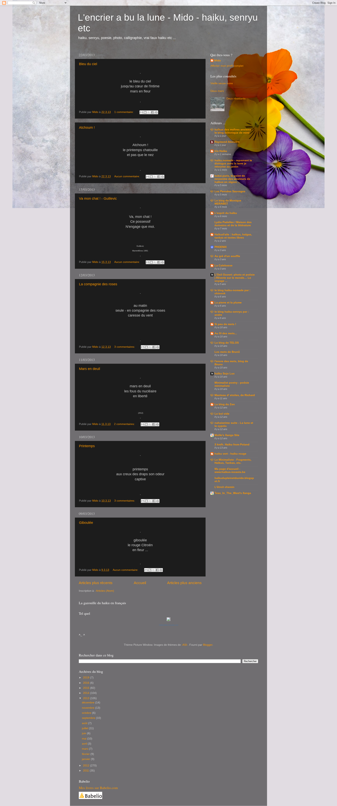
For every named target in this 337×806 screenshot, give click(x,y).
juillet (85, 728)
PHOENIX (221, 247)
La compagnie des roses (98, 284)
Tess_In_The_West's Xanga (233, 493)
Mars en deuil (89, 369)
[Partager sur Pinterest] (156, 112)
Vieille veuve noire (221, 83)
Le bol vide (222, 413)
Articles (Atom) (105, 590)
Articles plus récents (96, 583)
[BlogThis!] (145, 112)
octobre (87, 712)
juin (84, 733)
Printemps (87, 446)
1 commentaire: (124, 112)
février (86, 754)
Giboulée (86, 523)
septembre (89, 717)
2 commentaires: (125, 424)
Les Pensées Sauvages (230, 191)
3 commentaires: (125, 346)
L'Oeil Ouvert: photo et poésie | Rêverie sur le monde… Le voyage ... (235, 277)
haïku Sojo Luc (225, 373)
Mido (217, 60)
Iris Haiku (221, 151)
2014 (86, 693)
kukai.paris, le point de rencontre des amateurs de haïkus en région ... (232, 179)
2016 (86, 682)
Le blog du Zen (225, 404)
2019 (86, 677)
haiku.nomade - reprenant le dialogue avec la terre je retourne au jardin (233, 163)
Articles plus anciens (184, 583)
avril (85, 743)
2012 (86, 765)
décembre (88, 702)
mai (84, 738)
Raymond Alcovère (227, 141)
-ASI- (185, 644)
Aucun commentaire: (127, 176)
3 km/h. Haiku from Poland (232, 444)
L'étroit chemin (224, 487)
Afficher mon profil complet (226, 65)
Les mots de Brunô (227, 351)
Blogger (207, 644)
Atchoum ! (87, 127)
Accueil (140, 583)
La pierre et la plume (228, 302)
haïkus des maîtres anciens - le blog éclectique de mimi (234, 131)
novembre (88, 707)
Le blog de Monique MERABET (228, 202)
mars (85, 748)
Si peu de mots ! (225, 324)
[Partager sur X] (149, 112)
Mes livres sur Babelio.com (98, 787)
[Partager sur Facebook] (152, 112)
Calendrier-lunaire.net (168, 625)
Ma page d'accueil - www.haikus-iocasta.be (230, 470)
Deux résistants (236, 98)
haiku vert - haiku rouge (230, 453)
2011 (86, 770)
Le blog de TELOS (227, 342)
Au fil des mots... (226, 333)
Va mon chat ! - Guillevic (98, 198)
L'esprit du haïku (226, 213)
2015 (86, 687)
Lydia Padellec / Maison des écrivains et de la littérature (233, 224)
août (85, 723)
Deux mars (217, 91)
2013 (86, 698)
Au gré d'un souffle (227, 256)
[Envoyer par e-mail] (141, 112)
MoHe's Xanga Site (227, 435)
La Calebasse (223, 265)
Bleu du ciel (88, 64)
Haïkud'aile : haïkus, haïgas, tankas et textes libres (233, 236)
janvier (86, 759)
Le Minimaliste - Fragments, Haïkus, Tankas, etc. (233, 461)
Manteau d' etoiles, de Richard (235, 395)
